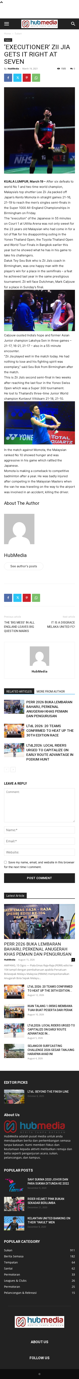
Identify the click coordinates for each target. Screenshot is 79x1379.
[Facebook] (8, 78)
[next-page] (13, 769)
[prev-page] (6, 769)
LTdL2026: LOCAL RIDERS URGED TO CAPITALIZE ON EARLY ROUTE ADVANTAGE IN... (51, 1029)
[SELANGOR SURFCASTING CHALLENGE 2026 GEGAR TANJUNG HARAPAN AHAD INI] (14, 1051)
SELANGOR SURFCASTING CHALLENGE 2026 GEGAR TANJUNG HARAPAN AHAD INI (51, 1050)
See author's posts (23, 566)
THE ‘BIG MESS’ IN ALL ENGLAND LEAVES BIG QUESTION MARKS (19, 627)
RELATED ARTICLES (19, 691)
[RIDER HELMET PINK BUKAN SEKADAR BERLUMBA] (14, 1204)
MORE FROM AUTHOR (51, 691)
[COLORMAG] (34, 1132)
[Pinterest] (27, 78)
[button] (6, 23)
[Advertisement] (39, 11)
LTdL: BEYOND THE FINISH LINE (48, 1091)
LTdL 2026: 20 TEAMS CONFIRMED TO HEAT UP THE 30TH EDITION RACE (50, 730)
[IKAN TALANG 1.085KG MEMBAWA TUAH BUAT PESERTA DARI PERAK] (14, 1011)
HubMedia (13, 68)
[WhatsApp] (36, 78)
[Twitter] (17, 78)
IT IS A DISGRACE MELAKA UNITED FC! (61, 625)
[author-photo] (39, 665)
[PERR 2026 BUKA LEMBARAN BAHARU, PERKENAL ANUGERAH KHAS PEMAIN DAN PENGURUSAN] (14, 707)
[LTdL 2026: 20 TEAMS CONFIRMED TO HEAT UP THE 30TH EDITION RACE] (14, 731)
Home (7, 33)
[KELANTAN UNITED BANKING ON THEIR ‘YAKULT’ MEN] (14, 1223)
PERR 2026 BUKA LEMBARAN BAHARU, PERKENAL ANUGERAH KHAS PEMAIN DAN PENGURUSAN (38, 949)
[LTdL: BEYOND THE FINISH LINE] (14, 1097)
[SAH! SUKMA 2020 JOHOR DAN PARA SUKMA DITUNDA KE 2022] (14, 1184)
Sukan (18, 33)
